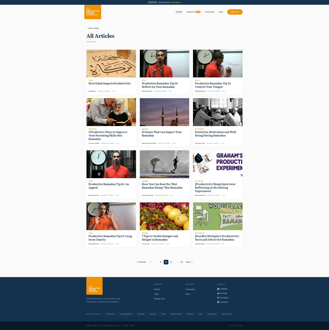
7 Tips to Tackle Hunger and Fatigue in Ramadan (160, 237)
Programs (193, 12)
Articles (179, 12)
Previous (142, 262)
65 (161, 262)
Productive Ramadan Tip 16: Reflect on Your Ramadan (160, 85)
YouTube (223, 293)
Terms (132, 325)
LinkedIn (223, 289)
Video (144, 80)
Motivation (199, 129)
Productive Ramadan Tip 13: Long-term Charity (111, 237)
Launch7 (240, 326)
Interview (199, 181)
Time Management (125, 314)
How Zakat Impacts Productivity (110, 83)
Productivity (110, 314)
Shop (221, 12)
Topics (156, 294)
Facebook (224, 302)
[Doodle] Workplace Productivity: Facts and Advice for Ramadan (217, 237)
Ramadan (145, 129)
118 (181, 262)
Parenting (93, 129)
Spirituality (141, 314)
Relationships (212, 314)
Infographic (200, 233)
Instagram (224, 297)
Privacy (125, 325)
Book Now (176, 2)
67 (171, 262)
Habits (163, 314)
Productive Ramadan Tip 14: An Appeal (109, 185)
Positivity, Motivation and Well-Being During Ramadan (216, 133)
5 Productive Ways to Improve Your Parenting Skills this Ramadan (108, 135)
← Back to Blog (92, 28)
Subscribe (235, 12)
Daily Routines (227, 314)
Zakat (91, 80)
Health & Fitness (176, 314)
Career (200, 314)
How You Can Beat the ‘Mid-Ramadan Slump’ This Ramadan (162, 185)
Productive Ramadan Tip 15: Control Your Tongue (213, 85)
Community (210, 12)
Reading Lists (159, 298)
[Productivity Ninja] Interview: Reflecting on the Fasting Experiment (215, 187)
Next (188, 262)
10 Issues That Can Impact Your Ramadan (162, 133)
